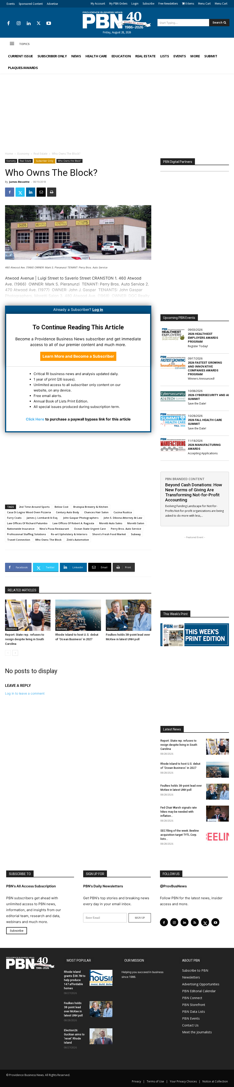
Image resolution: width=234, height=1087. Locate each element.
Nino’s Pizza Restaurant (54, 528)
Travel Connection (18, 539)
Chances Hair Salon (96, 512)
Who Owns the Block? (69, 160)
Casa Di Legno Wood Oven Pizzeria (29, 512)
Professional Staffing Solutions (26, 534)
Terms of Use (155, 1081)
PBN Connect (192, 998)
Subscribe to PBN (195, 970)
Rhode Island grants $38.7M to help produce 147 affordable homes (74, 980)
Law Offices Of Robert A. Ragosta (73, 523)
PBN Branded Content (185, 479)
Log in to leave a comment (25, 693)
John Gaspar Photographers (80, 517)
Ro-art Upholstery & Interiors (69, 534)
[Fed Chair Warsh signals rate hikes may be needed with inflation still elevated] (217, 814)
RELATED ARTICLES (22, 590)
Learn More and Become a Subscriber (78, 356)
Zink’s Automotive (77, 539)
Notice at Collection (215, 1081)
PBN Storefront (193, 1004)
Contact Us (190, 1025)
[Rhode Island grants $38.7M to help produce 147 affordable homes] (101, 978)
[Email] (41, 192)
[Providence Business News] (117, 20)
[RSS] (195, 922)
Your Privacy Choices (183, 1081)
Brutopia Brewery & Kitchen (90, 506)
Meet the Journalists (197, 1032)
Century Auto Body (67, 512)
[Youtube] (49, 23)
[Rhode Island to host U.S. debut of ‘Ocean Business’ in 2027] (78, 615)
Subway (136, 534)
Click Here (35, 419)
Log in (97, 309)
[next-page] (15, 653)
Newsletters (191, 977)
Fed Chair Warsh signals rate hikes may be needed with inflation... (178, 811)
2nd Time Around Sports (34, 506)
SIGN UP (140, 917)
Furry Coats (14, 517)
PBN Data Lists (193, 1011)
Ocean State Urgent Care (90, 528)
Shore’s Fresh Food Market (109, 534)
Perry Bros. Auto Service (126, 528)
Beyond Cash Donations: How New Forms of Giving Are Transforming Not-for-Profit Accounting (193, 492)
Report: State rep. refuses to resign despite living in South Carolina (24, 639)
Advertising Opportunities (200, 984)
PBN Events (191, 1018)
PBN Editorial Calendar (199, 991)
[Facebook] (8, 23)
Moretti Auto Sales (110, 523)
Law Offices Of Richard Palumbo (27, 523)
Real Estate (41, 154)
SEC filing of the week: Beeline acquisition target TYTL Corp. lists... (179, 835)
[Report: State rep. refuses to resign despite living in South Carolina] (28, 615)
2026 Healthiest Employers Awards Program (203, 337)
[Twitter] (39, 23)
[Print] (51, 192)
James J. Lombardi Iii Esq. (42, 517)
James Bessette (19, 181)
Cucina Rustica (123, 512)
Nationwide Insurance (21, 528)
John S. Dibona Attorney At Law (123, 517)
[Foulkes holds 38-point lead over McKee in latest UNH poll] (128, 615)
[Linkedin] (28, 23)
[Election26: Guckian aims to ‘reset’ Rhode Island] (101, 1036)
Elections (11, 628)
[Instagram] (18, 23)
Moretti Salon (135, 523)
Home (9, 154)
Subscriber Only (44, 160)
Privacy (136, 1081)
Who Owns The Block (48, 539)
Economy (23, 154)
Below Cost (61, 506)
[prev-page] (8, 653)
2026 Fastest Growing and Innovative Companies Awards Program (205, 368)
